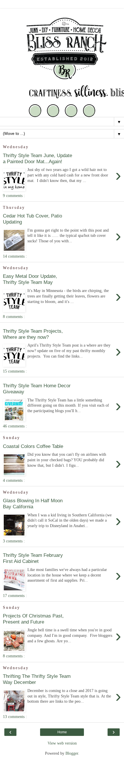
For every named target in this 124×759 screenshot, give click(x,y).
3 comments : (14, 541)
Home (62, 732)
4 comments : (14, 480)
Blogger (71, 753)
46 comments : (15, 426)
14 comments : (15, 256)
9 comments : (14, 195)
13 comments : (15, 716)
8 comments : (14, 316)
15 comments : (15, 371)
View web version (62, 743)
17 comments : (15, 595)
